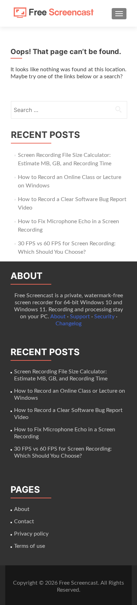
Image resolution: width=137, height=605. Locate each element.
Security (104, 316)
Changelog (68, 323)
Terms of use (29, 546)
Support (80, 316)
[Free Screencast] (56, 13)
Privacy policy (31, 534)
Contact (24, 521)
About (58, 316)
